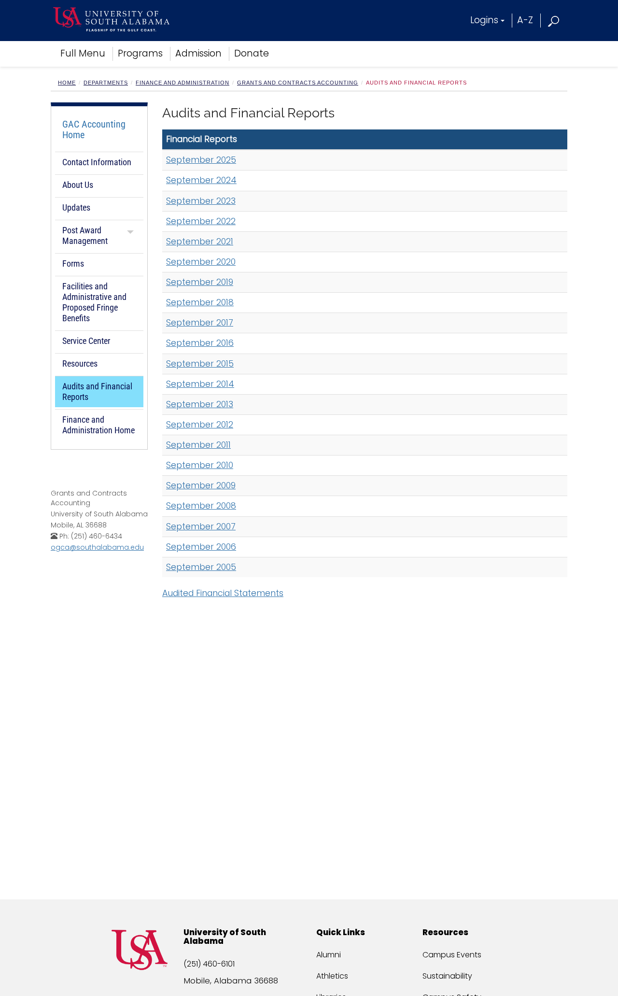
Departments (106, 82)
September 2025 (201, 160)
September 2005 (201, 567)
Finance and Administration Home (98, 424)
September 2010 (199, 465)
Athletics (332, 976)
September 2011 (198, 445)
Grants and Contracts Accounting (297, 82)
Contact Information (96, 162)
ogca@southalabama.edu (97, 547)
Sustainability (447, 976)
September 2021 (199, 241)
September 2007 (201, 526)
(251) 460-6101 (209, 963)
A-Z (525, 20)
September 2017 (199, 322)
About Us (77, 185)
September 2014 (200, 384)
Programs (140, 53)
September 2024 (201, 180)
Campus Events (451, 954)
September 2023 (201, 201)
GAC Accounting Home (94, 129)
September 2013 (199, 404)
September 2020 (201, 262)
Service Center (86, 341)
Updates (76, 207)
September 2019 (199, 282)
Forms (73, 263)
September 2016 (200, 343)
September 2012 (199, 424)
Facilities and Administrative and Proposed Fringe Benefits (94, 302)
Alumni (328, 954)
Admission (198, 53)
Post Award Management (85, 235)
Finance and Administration (182, 82)
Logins (484, 20)
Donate (251, 53)
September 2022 (201, 221)
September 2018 (200, 302)
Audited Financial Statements (222, 593)
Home (67, 82)
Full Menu (82, 53)
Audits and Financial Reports (97, 391)
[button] (554, 20)
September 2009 (201, 485)
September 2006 (201, 547)
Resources (80, 363)
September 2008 (201, 506)
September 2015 (200, 364)
